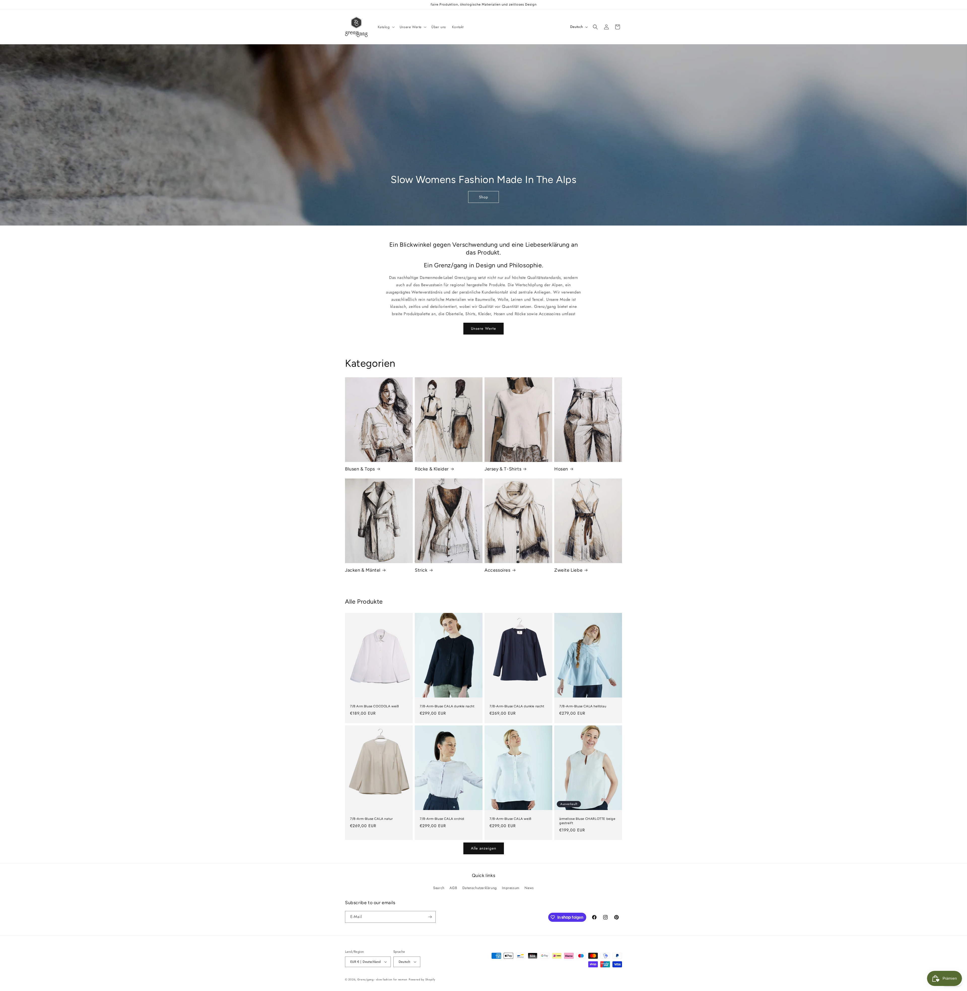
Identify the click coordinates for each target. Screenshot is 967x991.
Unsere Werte (483, 328)
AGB (453, 887)
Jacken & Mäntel (363, 570)
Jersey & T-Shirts (503, 469)
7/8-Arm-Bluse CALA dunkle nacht (447, 706)
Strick (421, 570)
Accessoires (497, 570)
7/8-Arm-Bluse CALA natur (371, 819)
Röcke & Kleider (432, 469)
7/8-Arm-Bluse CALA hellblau (582, 706)
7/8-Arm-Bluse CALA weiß (510, 819)
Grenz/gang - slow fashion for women (382, 979)
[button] (386, 27)
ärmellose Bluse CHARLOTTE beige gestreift (587, 821)
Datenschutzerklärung (479, 887)
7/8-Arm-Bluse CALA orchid (442, 819)
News (529, 887)
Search (438, 887)
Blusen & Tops (360, 469)
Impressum (510, 887)
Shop (483, 197)
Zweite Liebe (568, 570)
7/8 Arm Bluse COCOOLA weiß (374, 706)
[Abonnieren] (429, 917)
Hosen (561, 469)
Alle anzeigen (483, 848)
